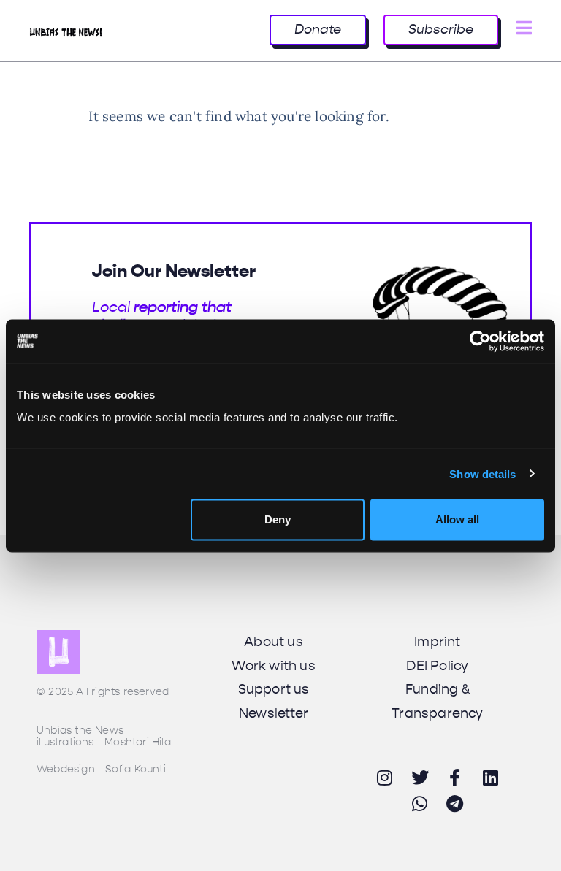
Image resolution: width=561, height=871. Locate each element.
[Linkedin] (490, 777)
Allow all (457, 519)
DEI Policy (437, 666)
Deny (277, 519)
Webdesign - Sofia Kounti (101, 769)
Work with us (273, 666)
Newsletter (273, 713)
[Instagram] (385, 777)
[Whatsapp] (420, 804)
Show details (482, 473)
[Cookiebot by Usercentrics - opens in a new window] (480, 341)
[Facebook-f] (455, 777)
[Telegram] (455, 804)
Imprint (437, 642)
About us (273, 642)
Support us (274, 689)
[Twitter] (420, 777)
